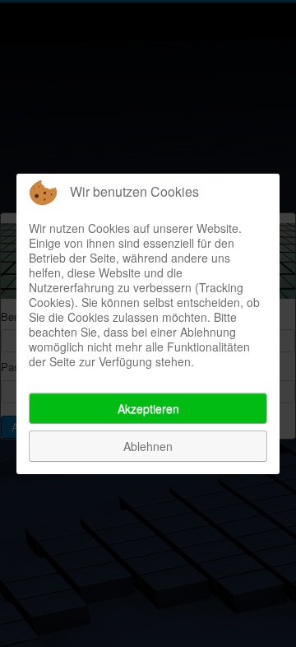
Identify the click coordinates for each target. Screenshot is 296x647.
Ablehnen (148, 446)
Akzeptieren (148, 408)
